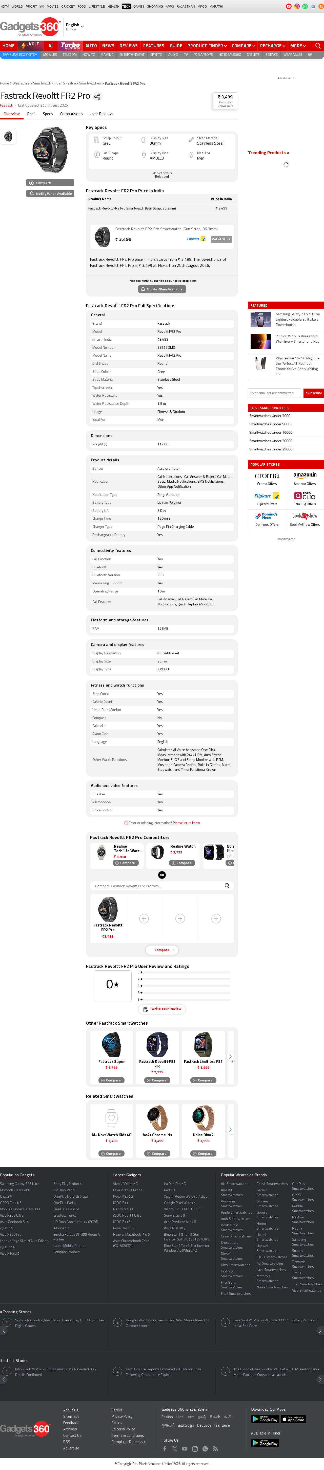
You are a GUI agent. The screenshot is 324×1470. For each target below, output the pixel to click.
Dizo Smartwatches (235, 1265)
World (17, 6)
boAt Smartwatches (236, 1219)
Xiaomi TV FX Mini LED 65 (182, 1209)
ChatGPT (6, 1197)
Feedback (70, 1423)
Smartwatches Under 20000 (270, 441)
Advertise (71, 1448)
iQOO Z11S (121, 1222)
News (108, 45)
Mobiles (50, 55)
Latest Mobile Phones (69, 1246)
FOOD (81, 6)
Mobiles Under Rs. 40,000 (20, 1209)
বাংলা (191, 1417)
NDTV (5, 6)
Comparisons (71, 114)
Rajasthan (186, 6)
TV (186, 55)
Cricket (68, 6)
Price (31, 114)
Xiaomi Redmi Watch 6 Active (186, 1197)
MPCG (202, 6)
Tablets (253, 55)
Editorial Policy (123, 1429)
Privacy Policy (122, 1417)
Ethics (117, 1423)
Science (272, 55)
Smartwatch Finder (47, 83)
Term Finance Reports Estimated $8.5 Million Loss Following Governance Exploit (163, 1372)
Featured (260, 305)
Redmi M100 (123, 1209)
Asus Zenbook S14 (14, 1222)
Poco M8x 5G (123, 1197)
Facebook (164, 1448)
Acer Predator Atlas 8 (180, 1222)
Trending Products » (269, 153)
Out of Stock (221, 239)
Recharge (271, 45)
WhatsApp (205, 1448)
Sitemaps (71, 1417)
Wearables (293, 55)
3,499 (123, 239)
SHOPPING (155, 6)
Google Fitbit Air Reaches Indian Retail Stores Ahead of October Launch (167, 1323)
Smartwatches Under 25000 (270, 449)
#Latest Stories (14, 1361)
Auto (91, 45)
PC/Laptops (203, 55)
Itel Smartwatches (270, 1264)
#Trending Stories (15, 1312)
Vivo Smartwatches (306, 1291)
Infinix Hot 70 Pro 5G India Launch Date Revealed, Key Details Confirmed (55, 1372)
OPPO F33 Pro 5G (66, 1209)
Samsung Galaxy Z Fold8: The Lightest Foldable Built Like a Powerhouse (298, 319)
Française (222, 1426)
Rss (215, 1448)
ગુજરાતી (167, 1426)
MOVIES (52, 6)
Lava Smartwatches (271, 1270)
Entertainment (132, 55)
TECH (126, 6)
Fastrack (6, 106)
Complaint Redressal (129, 1442)
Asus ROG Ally (174, 1228)
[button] (230, 854)
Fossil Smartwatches (272, 1184)
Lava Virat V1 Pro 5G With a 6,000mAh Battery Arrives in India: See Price (276, 1323)
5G (310, 55)
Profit (31, 6)
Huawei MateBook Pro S (131, 1235)
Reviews (129, 45)
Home (9, 45)
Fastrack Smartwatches (83, 83)
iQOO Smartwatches (272, 1257)
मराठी (227, 1417)
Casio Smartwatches (236, 1236)
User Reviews (102, 114)
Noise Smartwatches (272, 1287)
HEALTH (113, 6)
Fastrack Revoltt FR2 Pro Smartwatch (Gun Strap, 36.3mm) (166, 229)
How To (89, 55)
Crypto (156, 55)
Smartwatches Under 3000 (269, 416)
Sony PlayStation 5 (67, 1184)
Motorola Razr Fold (14, 1190)
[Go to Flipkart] (102, 237)
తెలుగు (215, 1417)
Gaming (107, 55)
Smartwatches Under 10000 (270, 433)
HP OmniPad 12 (65, 1190)
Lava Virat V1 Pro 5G (128, 1190)
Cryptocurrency (64, 1216)
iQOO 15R (7, 1247)
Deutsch (204, 1426)
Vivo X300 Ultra (11, 1216)
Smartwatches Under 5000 (269, 424)
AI (51, 45)
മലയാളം (186, 1426)
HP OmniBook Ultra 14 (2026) (75, 1222)
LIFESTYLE (97, 6)
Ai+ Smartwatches (234, 1184)
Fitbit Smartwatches (236, 1294)
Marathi (216, 6)
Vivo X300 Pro (11, 1235)
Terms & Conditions (128, 1436)
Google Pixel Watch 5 (180, 1203)
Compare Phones (66, 1252)
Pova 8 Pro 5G (124, 1228)
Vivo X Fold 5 (9, 1254)
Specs (48, 114)
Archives (70, 1429)
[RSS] (321, 6)
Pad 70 (169, 1190)
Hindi (180, 1417)
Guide (176, 45)
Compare (242, 45)
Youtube (185, 1448)
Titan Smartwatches (307, 1284)
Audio (173, 55)
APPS (170, 6)
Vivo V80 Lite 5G (125, 1184)
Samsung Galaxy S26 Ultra (19, 1184)
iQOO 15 (6, 1228)
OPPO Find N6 (11, 1203)
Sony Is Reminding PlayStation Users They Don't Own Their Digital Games (60, 1323)
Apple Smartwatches (236, 1213)
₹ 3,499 (225, 97)
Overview (12, 114)
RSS (66, 1442)
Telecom (70, 55)
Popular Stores (265, 464)
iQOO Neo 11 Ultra (127, 1216)
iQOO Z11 (120, 1203)
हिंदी (41, 6)
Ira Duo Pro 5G (175, 1184)
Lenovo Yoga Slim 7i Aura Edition (24, 1241)
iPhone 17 (61, 1228)
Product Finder (205, 45)
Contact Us (72, 1436)
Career (117, 1410)
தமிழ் (202, 1417)
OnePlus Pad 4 (64, 1203)
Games (138, 6)
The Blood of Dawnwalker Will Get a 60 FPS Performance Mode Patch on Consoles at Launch (277, 1372)
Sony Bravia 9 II (175, 1216)
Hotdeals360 (230, 55)
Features (154, 45)
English (167, 1417)
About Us (70, 1410)
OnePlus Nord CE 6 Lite (70, 1197)
